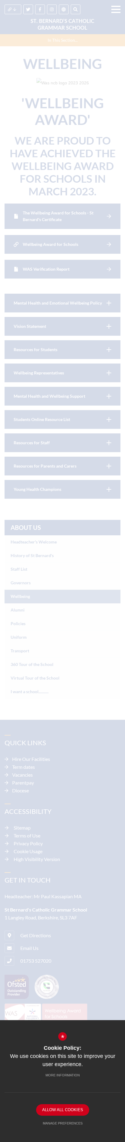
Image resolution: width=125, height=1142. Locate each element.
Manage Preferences (63, 1123)
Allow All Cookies (62, 1110)
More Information (63, 1075)
